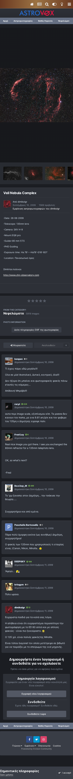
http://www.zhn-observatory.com (21, 275)
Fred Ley (19, 434)
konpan (18, 359)
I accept (66, 772)
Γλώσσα (16, 745)
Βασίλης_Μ (20, 485)
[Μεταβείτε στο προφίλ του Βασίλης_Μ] (9, 488)
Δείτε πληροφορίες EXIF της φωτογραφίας (36, 329)
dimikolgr (22, 201)
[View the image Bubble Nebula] (33, 173)
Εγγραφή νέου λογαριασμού (36, 693)
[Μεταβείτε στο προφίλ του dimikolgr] (7, 204)
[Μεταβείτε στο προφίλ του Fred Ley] (9, 436)
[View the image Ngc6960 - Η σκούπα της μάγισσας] (12, 173)
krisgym (19, 584)
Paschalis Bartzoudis (26, 525)
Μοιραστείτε (19, 345)
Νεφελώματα (13, 313)
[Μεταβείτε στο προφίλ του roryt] (9, 406)
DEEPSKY (19, 561)
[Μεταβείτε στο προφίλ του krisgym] (9, 586)
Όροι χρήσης (6, 774)
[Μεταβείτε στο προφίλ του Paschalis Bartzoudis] (9, 527)
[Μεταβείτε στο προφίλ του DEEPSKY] (9, 563)
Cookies (57, 745)
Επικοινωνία (44, 745)
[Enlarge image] (40, 548)
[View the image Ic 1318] (55, 173)
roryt (17, 404)
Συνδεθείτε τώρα (36, 714)
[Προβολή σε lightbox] (36, 95)
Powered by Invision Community (36, 748)
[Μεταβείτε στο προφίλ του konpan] (9, 361)
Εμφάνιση (30, 745)
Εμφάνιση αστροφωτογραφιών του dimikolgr (36, 208)
